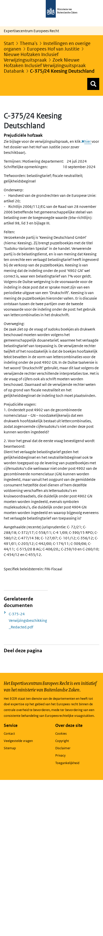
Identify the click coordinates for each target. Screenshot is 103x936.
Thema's (29, 43)
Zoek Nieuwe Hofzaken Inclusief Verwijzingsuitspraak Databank (45, 65)
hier (88, 141)
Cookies (61, 733)
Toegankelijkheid (67, 763)
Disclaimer (62, 748)
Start (9, 43)
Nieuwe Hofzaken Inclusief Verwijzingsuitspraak (31, 57)
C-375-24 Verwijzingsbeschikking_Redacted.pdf (28, 620)
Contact (9, 733)
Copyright (62, 741)
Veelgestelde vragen (18, 741)
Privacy (60, 755)
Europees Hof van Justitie (53, 49)
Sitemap (10, 748)
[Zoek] (93, 84)
